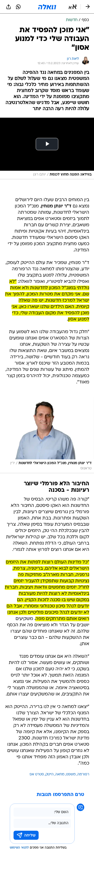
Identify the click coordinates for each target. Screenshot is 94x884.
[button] (72, 7)
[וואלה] (47, 6)
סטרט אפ (37, 774)
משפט (71, 774)
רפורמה (83, 774)
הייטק (49, 774)
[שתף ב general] (8, 7)
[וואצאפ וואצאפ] (18, 6)
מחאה (59, 774)
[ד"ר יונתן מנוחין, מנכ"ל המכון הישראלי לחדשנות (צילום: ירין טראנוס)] (47, 435)
